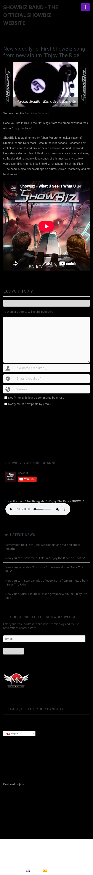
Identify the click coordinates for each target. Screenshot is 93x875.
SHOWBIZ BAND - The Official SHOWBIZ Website (30, 14)
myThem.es (54, 850)
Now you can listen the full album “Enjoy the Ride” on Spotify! (45, 558)
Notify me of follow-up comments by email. (36, 398)
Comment (47, 303)
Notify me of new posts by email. (29, 404)
